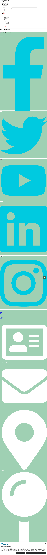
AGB (0, 319)
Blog (4, 19)
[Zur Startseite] (44, 277)
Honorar (5, 26)
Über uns (1, 312)
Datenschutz (1, 318)
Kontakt (1, 314)
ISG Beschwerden (7, 21)
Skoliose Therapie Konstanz (8, 24)
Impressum (1, 317)
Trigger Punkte (7, 23)
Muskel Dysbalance (7, 22)
